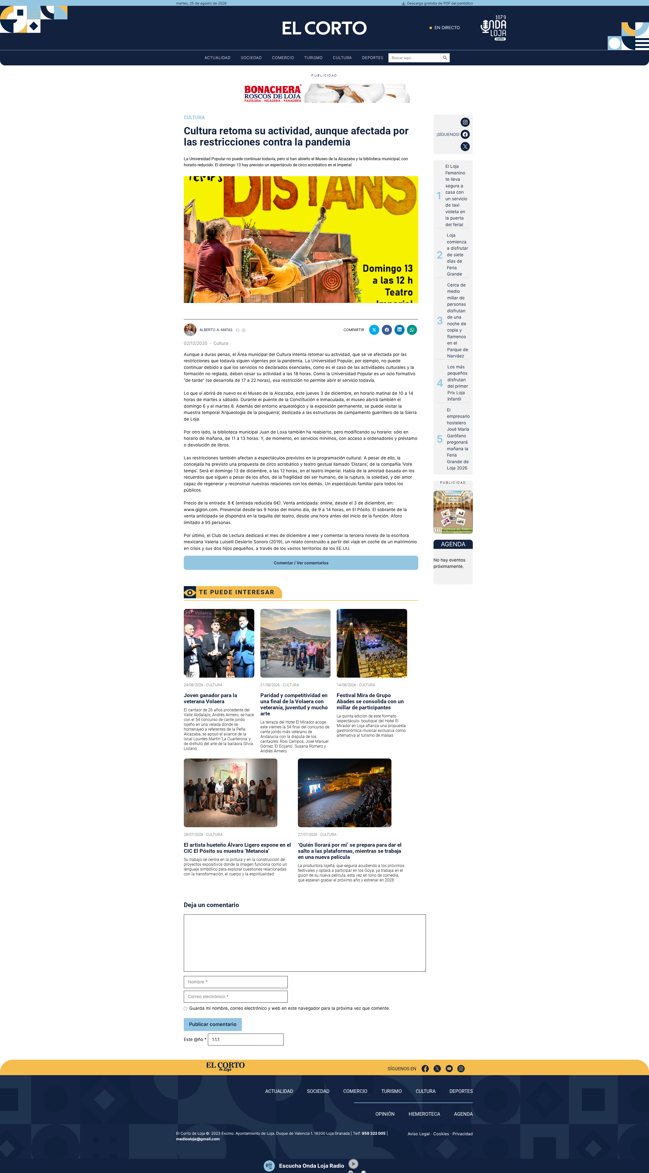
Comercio (283, 57)
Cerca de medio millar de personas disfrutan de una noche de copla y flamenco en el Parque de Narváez (457, 320)
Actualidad (218, 57)
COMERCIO (355, 1091)
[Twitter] (437, 1069)
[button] (353, 1164)
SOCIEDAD (318, 1091)
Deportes (372, 57)
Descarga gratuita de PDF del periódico (440, 3)
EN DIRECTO (447, 27)
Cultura (342, 57)
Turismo (313, 57)
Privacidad (463, 1133)
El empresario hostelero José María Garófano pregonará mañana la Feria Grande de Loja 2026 (458, 439)
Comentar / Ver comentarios (301, 562)
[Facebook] (425, 1069)
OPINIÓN (385, 1114)
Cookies (441, 1133)
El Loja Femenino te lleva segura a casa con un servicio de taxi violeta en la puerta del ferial (456, 195)
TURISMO (391, 1091)
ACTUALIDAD (279, 1091)
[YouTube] (449, 1069)
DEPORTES (461, 1091)
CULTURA (426, 1091)
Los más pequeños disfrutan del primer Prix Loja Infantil (457, 383)
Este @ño (195, 1039)
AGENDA (463, 1114)
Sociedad (251, 57)
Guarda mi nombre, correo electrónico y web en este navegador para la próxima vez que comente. (289, 1008)
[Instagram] (461, 1069)
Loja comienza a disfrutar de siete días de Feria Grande (457, 255)
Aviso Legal (419, 1133)
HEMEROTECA (424, 1114)
